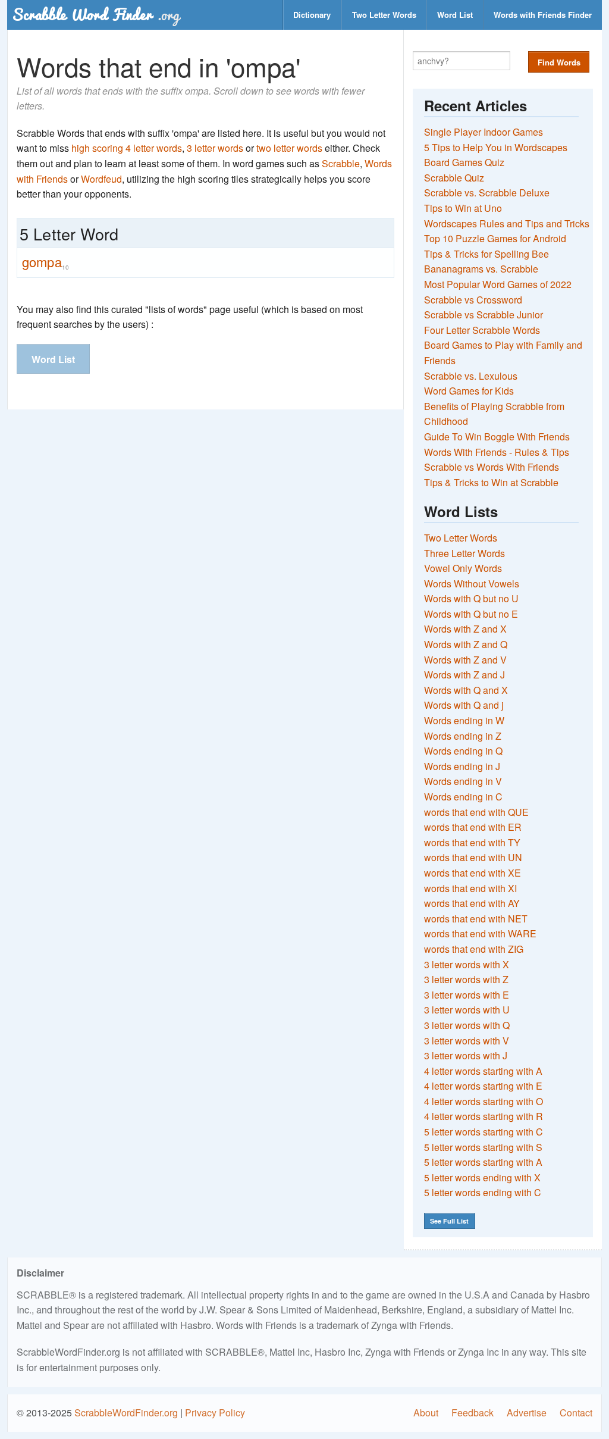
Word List (455, 14)
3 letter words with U (467, 1009)
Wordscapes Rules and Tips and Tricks (506, 223)
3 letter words (215, 148)
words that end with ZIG (473, 949)
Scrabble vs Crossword (473, 299)
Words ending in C (463, 796)
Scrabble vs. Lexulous (470, 376)
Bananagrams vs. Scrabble (481, 269)
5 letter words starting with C (483, 1131)
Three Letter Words (464, 553)
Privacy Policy (215, 1412)
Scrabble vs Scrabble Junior (483, 314)
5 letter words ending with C (482, 1192)
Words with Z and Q (465, 644)
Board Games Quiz (464, 162)
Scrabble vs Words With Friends (491, 467)
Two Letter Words (384, 14)
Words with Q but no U (471, 598)
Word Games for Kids (469, 391)
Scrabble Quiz (454, 177)
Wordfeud (101, 179)
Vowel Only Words (463, 568)
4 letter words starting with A (483, 1071)
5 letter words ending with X (482, 1177)
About (425, 1412)
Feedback (472, 1412)
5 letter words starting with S (483, 1147)
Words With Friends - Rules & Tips (496, 452)
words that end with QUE (476, 812)
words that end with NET (476, 918)
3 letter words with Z (466, 979)
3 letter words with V (466, 1040)
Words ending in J (462, 766)
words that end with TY (472, 842)
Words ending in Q (463, 751)
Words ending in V (463, 781)
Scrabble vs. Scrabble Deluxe (487, 192)
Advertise (527, 1412)
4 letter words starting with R (483, 1116)
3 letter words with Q (467, 1025)
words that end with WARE (480, 933)
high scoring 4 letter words (126, 148)
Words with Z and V (465, 660)
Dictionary (312, 14)
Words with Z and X (465, 629)
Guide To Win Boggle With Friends (497, 436)
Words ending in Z (462, 736)
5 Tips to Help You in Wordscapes (495, 147)
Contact (576, 1412)
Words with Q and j (464, 705)
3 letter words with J (465, 1055)
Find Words (559, 62)
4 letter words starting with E (483, 1086)
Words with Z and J (464, 674)
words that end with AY (472, 903)
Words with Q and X (466, 690)
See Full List (449, 1220)
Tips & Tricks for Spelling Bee (486, 254)
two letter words (289, 148)
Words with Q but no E (471, 614)
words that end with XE (472, 873)
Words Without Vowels (471, 583)
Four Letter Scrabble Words (482, 330)
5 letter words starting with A (483, 1162)
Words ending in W (464, 720)
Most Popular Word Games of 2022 (498, 284)
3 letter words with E (466, 995)
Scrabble (341, 163)
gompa (45, 261)
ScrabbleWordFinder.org (126, 1412)
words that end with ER (473, 827)
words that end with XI (470, 888)
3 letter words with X (466, 964)
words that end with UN (473, 857)
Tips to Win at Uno (463, 208)
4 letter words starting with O (483, 1101)
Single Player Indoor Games (483, 132)
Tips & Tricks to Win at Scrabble (491, 482)
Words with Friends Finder (543, 14)
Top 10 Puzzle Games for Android (495, 238)
